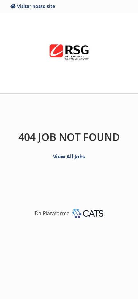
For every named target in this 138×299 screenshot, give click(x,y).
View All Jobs (69, 156)
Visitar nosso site (36, 6)
